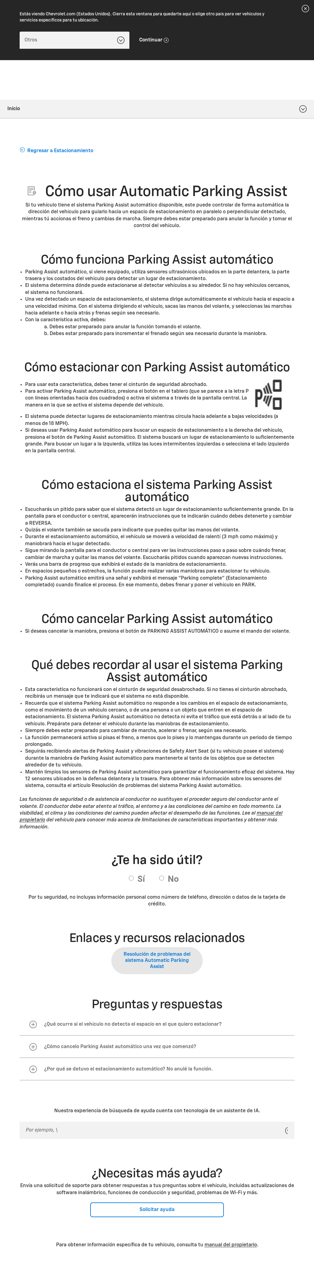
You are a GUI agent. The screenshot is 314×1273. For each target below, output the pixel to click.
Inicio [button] (13, 108)
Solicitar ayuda (157, 1209)
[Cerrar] (305, 8)
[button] (157, 1024)
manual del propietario (231, 1245)
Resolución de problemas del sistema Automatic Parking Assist (157, 960)
